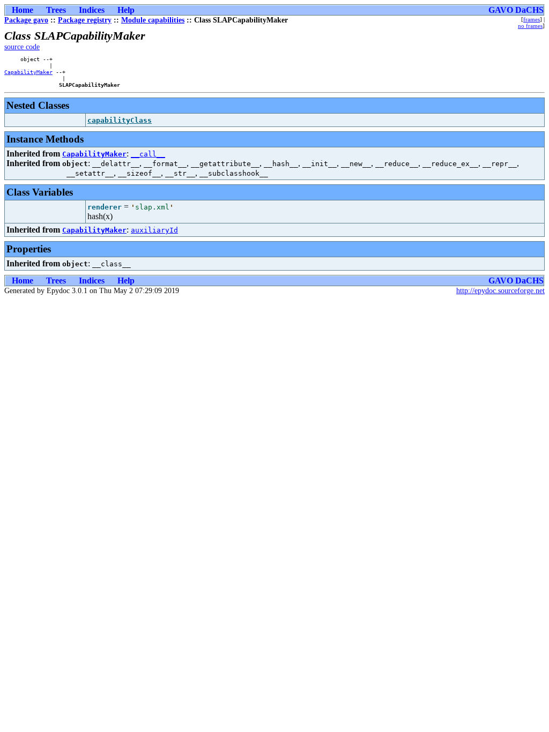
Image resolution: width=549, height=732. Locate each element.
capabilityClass (119, 120)
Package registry (85, 20)
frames (531, 19)
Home (22, 9)
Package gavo (26, 20)
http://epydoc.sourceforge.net (500, 291)
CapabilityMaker (28, 72)
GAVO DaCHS (516, 9)
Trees (56, 9)
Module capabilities (152, 20)
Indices (92, 9)
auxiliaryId (154, 230)
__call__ (148, 154)
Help (126, 9)
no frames (530, 26)
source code (22, 47)
